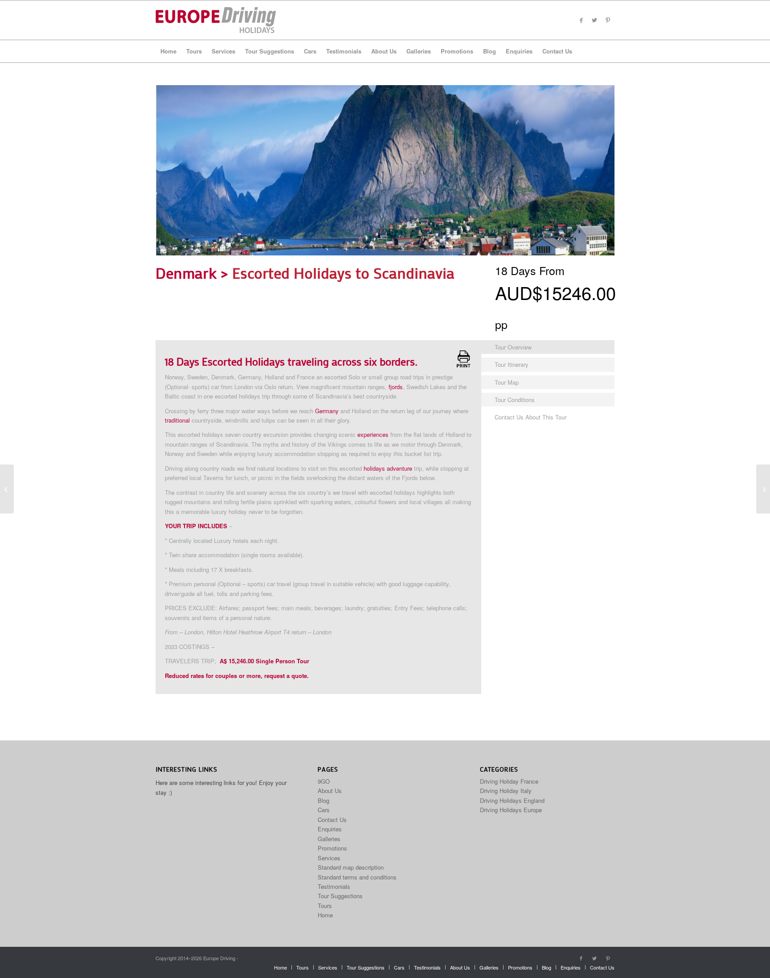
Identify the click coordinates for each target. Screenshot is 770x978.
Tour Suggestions (340, 896)
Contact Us (332, 819)
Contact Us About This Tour (530, 417)
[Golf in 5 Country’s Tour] (763, 489)
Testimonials (334, 886)
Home (325, 915)
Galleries (329, 838)
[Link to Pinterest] (607, 20)
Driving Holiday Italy (506, 790)
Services (329, 858)
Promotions (332, 848)
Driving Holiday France (509, 781)
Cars (324, 809)
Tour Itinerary (511, 364)
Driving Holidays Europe (511, 809)
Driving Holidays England (512, 800)
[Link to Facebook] (581, 20)
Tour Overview (513, 347)
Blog (323, 800)
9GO (324, 781)
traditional (177, 420)
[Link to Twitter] (594, 20)
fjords (396, 386)
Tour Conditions (515, 399)
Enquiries (330, 829)
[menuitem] (168, 51)
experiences (373, 434)
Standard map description (351, 867)
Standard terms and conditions (357, 877)
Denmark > (194, 273)
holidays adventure (388, 468)
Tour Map (507, 382)
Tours (325, 905)
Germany (327, 411)
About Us (330, 790)
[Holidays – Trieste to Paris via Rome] (7, 489)
